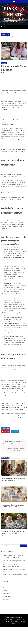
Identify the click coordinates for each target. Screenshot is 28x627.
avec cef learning (14, 139)
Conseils (4, 63)
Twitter (15, 428)
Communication (7, 588)
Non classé (6, 599)
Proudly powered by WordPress (13, 619)
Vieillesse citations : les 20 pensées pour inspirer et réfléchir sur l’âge (13, 532)
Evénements (6, 593)
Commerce (6, 585)
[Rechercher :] (14, 546)
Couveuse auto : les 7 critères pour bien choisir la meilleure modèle (12, 506)
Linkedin (15, 431)
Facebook (6, 428)
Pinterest (6, 431)
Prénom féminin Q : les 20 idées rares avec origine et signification (13, 479)
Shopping (5, 602)
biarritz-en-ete (14, 11)
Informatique (6, 596)
